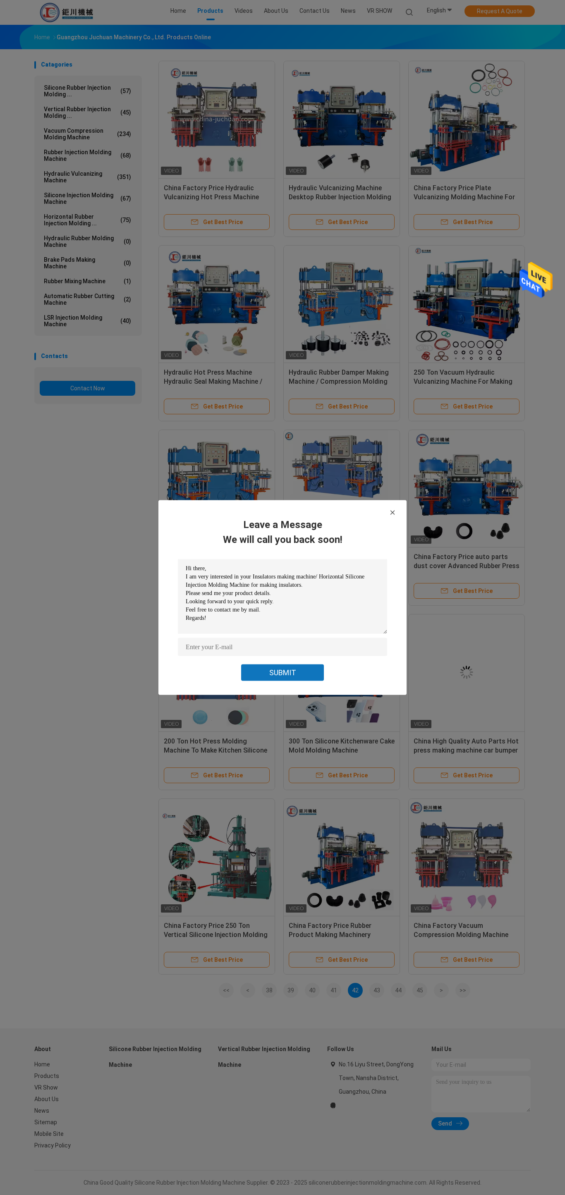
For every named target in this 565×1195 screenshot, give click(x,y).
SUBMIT (282, 672)
